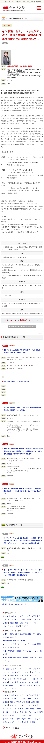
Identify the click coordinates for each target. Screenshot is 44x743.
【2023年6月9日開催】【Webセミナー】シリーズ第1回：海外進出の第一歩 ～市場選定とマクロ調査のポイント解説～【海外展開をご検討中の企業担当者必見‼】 (23, 451)
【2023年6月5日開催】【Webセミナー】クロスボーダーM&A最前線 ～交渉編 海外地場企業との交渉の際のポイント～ (22, 491)
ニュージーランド (9, 688)
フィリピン (36, 619)
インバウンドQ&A (35, 712)
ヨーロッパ (37, 679)
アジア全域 (14, 682)
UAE (18, 626)
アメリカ (25, 626)
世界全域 (23, 712)
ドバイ (29, 679)
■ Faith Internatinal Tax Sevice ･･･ (15, 641)
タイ (38, 616)
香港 (16, 623)
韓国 (26, 623)
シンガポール (8, 616)
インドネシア (30, 616)
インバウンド (20, 686)
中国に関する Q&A (17, 702)
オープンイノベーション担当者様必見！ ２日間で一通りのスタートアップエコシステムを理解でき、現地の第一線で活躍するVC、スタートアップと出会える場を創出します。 (22, 540)
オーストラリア (33, 686)
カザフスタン (21, 719)
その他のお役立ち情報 (26, 722)
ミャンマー (25, 619)
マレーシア (19, 616)
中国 (11, 623)
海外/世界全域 (8, 686)
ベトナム (6, 619)
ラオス (5, 623)
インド (32, 623)
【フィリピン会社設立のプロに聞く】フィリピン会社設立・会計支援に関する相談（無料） (21, 351)
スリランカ (7, 679)
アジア (5, 709)
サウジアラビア (9, 719)
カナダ (30, 682)
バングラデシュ (9, 626)
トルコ (5, 682)
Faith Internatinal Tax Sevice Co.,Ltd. (16, 381)
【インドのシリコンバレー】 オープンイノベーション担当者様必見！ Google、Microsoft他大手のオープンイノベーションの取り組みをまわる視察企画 (22, 572)
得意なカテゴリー (9, 722)
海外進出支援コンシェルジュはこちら (14, 604)
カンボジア (15, 619)
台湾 (21, 623)
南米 (36, 682)
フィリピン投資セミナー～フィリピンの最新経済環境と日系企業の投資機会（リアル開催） (22, 409)
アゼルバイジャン (9, 715)
